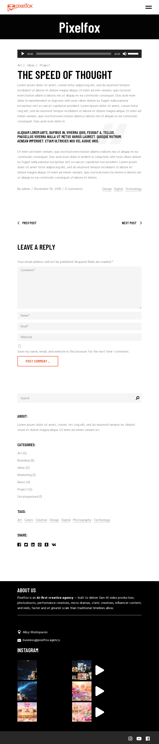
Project (45, 65)
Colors (28, 520)
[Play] (23, 54)
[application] (79, 54)
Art (19, 65)
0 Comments (74, 189)
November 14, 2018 (47, 189)
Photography (82, 520)
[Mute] (125, 54)
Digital (118, 189)
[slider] (134, 53)
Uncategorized (27, 497)
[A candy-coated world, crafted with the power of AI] (82, 691)
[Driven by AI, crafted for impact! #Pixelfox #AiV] (82, 670)
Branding (23, 460)
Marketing (24, 475)
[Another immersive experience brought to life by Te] (82, 712)
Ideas (31, 65)
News (21, 482)
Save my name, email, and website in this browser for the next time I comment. (73, 351)
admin (26, 189)
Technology (133, 189)
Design (107, 189)
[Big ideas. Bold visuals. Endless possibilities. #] (27, 670)
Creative (41, 520)
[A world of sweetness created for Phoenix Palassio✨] (27, 712)
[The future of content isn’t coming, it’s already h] (27, 691)
